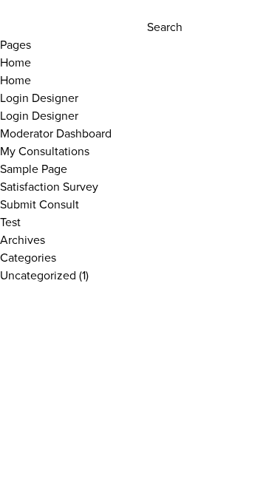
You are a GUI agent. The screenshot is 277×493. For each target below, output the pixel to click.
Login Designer (39, 97)
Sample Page (33, 168)
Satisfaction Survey (49, 186)
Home (15, 62)
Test (10, 222)
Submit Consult (39, 204)
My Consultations (44, 151)
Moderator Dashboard (56, 133)
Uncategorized (38, 275)
